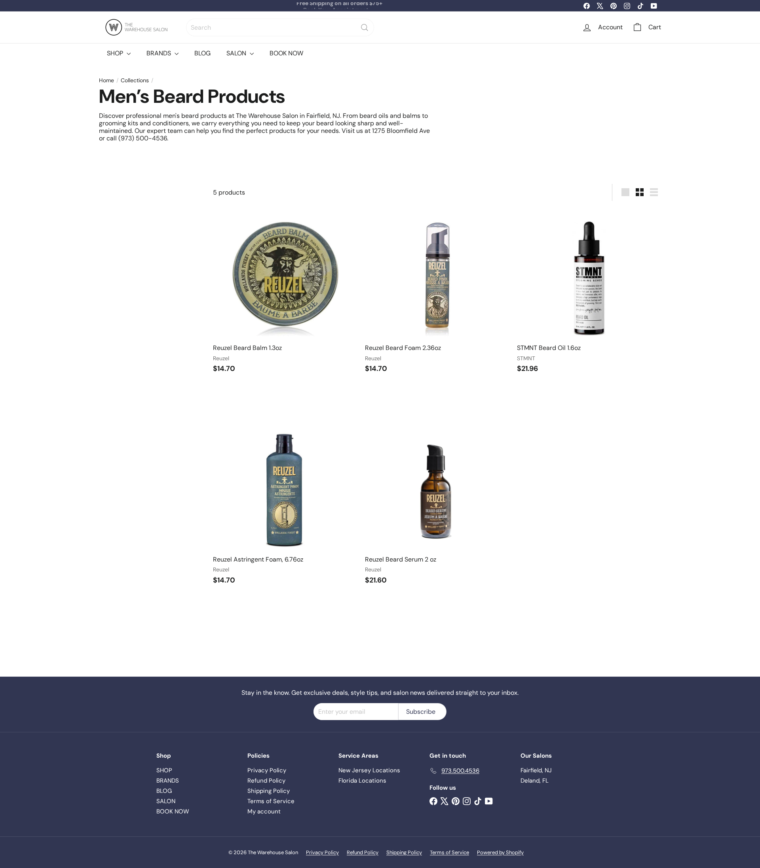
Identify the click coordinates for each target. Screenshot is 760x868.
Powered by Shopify (500, 852)
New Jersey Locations (369, 770)
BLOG (202, 53)
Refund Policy (266, 781)
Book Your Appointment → (339, 5)
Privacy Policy (266, 770)
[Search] (364, 27)
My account (264, 811)
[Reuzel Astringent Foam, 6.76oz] (285, 505)
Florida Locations (362, 781)
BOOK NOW (286, 53)
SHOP (116, 53)
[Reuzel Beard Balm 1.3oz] (285, 294)
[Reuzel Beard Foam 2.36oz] (437, 294)
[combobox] (280, 27)
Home (106, 80)
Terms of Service (270, 801)
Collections (135, 80)
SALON (237, 53)
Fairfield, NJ (536, 770)
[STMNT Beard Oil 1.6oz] (589, 294)
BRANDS (159, 53)
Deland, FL (535, 781)
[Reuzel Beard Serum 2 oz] (437, 505)
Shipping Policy (268, 791)
